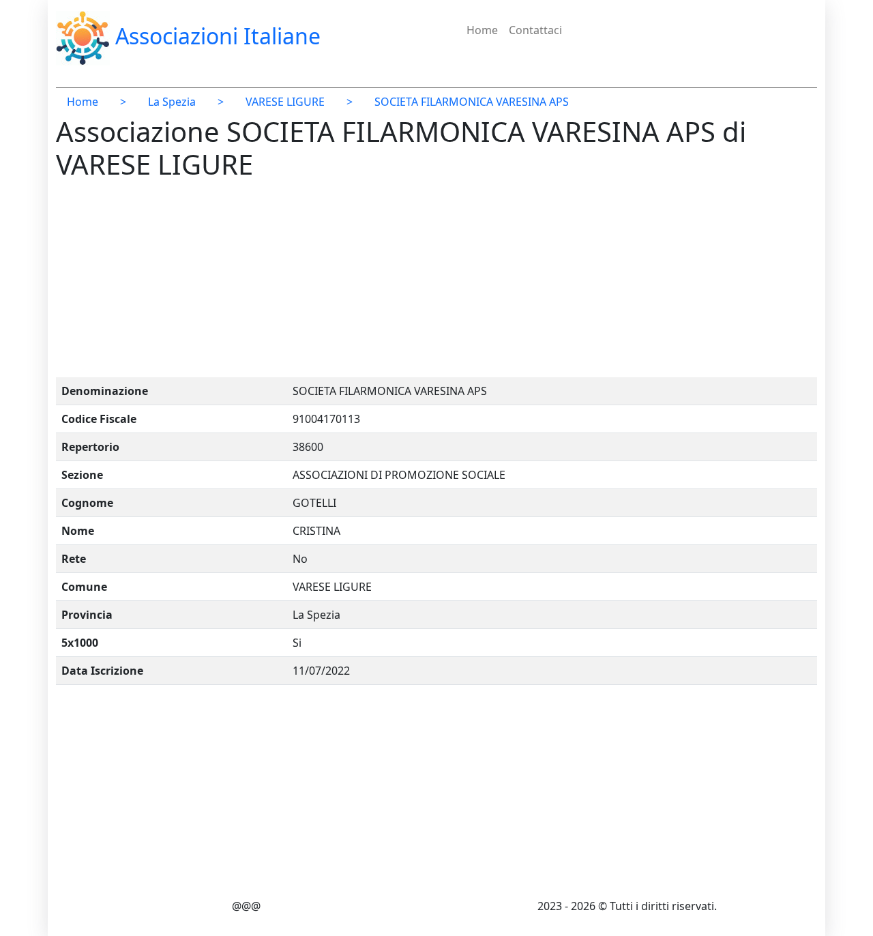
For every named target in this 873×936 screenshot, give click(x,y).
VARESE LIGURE (285, 101)
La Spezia (172, 101)
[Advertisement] (436, 281)
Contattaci (535, 30)
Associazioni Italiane (215, 35)
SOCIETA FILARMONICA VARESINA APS (471, 101)
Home (482, 30)
